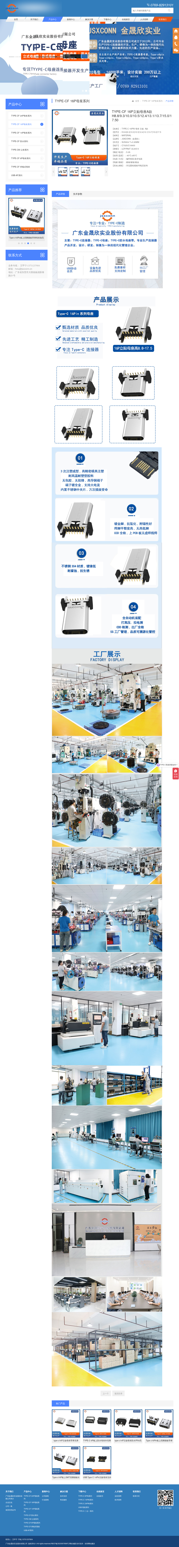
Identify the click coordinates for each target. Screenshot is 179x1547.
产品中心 (52, 19)
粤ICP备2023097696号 (60, 1543)
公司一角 (9, 1506)
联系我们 (163, 19)
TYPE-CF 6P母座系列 (20, 158)
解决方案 (89, 19)
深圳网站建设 (90, 1543)
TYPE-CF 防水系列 (19, 141)
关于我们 (34, 19)
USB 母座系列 (83, 1507)
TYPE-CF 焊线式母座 (20, 166)
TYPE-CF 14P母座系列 (21, 132)
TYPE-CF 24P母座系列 (21, 115)
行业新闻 (45, 1499)
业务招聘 (118, 1496)
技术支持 (63, 1496)
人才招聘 (144, 19)
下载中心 (107, 19)
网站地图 (72, 1543)
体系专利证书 (11, 1510)
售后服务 (63, 1499)
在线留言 (126, 19)
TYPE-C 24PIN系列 (85, 1503)
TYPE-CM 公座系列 (19, 149)
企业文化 (9, 1502)
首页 (16, 19)
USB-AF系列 (16, 175)
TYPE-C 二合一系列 (85, 1511)
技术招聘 (118, 1499)
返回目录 (118, 1393)
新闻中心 (71, 19)
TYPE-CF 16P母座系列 (21, 124)
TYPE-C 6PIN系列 (85, 1496)
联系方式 (136, 1496)
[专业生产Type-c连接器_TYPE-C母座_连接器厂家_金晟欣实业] (12, 8)
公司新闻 (45, 1496)
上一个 (106, 1393)
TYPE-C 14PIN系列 (85, 1499)
